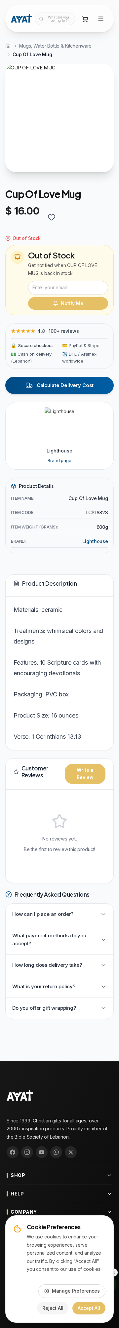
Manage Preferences (76, 1291)
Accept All (89, 1308)
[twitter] (71, 1152)
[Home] (8, 46)
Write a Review (85, 773)
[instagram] (27, 1152)
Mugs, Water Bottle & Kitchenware (55, 46)
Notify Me (72, 303)
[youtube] (42, 1152)
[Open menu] (101, 19)
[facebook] (13, 1152)
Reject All (52, 1308)
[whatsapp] (56, 1152)
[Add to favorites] (51, 217)
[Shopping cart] (85, 19)
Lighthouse (95, 541)
